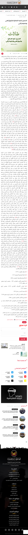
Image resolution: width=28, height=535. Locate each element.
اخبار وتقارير (15, 417)
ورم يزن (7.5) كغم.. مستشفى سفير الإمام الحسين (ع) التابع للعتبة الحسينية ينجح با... (10, 435)
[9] (16, 217)
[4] (5, 137)
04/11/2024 (23, 53)
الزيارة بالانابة (14, 487)
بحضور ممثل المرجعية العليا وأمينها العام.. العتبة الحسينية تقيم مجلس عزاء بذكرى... (10, 411)
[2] (15, 116)
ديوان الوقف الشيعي (14, 504)
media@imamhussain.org (14, 476)
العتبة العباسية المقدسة (14, 523)
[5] (9, 139)
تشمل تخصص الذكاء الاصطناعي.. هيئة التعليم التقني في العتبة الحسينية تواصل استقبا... (10, 428)
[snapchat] (9, 530)
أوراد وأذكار (14, 493)
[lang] (2, 7)
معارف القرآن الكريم (11, 15)
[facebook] (17, 7)
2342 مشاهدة (15, 53)
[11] (18, 267)
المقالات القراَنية (22, 17)
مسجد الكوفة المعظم (14, 525)
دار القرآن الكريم (10, 319)
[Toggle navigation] (25, 7)
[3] (13, 122)
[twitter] (14, 7)
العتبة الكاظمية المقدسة (14, 517)
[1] (22, 110)
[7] (11, 147)
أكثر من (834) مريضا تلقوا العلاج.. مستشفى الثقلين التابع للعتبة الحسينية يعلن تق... (10, 419)
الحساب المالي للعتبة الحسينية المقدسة (14, 480)
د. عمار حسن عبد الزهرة (20, 319)
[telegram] (12, 530)
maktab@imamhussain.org (14, 474)
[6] (11, 143)
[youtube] (11, 7)
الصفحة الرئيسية (21, 15)
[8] (12, 150)
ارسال (22, 339)
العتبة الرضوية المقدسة (14, 519)
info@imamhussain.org (14, 473)
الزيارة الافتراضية (14, 491)
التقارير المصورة (14, 409)
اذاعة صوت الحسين (14, 495)
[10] (23, 241)
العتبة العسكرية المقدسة (14, 521)
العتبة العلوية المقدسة (14, 515)
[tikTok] (6, 530)
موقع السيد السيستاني (14, 502)
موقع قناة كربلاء (14, 508)
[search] (5, 7)
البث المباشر (14, 489)
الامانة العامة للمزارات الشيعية (14, 506)
